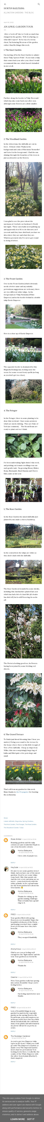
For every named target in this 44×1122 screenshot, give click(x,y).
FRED (13, 914)
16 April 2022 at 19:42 (19, 1038)
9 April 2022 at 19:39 (25, 977)
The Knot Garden (9, 824)
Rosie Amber (16, 839)
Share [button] (6, 818)
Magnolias (18, 821)
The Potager (20, 824)
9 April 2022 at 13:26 (29, 839)
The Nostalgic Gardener (20, 1036)
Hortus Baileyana (14, 8)
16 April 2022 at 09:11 (24, 1007)
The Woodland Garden (11, 827)
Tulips (21, 827)
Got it (31, 1119)
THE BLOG (29, 13)
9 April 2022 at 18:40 (29, 949)
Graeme (14, 977)
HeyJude (14, 867)
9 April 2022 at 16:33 (23, 914)
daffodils (11, 821)
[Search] (38, 3)
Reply (13, 862)
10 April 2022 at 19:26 (26, 934)
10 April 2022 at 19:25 (26, 852)
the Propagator (22, 792)
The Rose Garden (30, 824)
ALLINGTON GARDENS (13, 13)
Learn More (17, 1119)
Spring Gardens (28, 821)
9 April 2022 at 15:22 (26, 867)
